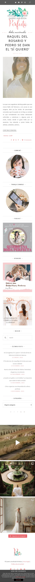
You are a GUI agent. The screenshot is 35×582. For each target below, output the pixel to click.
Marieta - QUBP (8, 136)
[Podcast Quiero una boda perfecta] (17, 252)
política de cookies (20, 577)
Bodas (11, 32)
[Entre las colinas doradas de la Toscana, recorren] (17, 442)
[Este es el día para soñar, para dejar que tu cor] (17, 478)
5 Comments (27, 140)
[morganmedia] (17, 556)
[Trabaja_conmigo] (17, 212)
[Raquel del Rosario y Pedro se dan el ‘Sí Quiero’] (17, 77)
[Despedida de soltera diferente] (17, 291)
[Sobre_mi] (17, 178)
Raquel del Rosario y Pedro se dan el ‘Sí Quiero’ (17, 42)
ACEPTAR (18, 580)
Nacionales (20, 32)
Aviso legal (26, 561)
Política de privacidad (17, 564)
